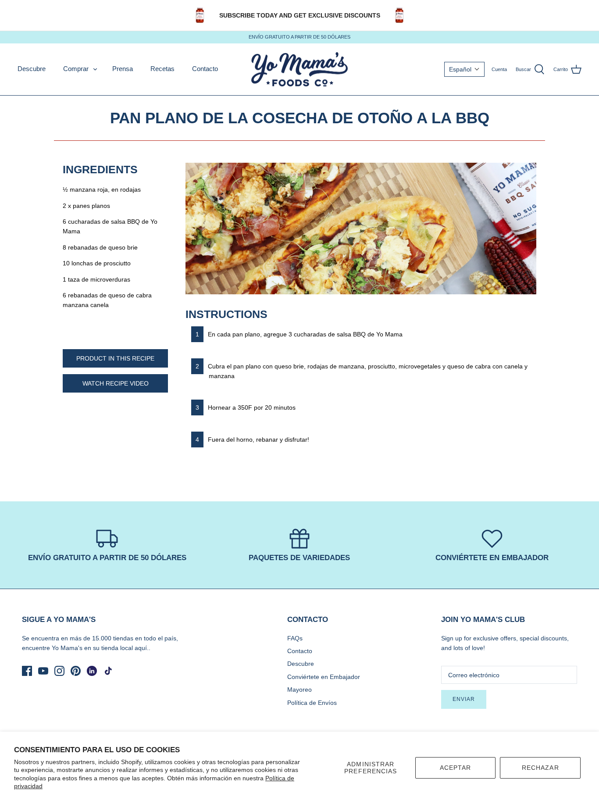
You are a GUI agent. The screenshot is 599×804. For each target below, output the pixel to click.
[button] (464, 69)
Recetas (162, 68)
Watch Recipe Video (115, 383)
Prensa (122, 68)
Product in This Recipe (115, 358)
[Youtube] (43, 671)
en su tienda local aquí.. (117, 647)
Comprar (76, 68)
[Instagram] (59, 671)
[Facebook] (27, 671)
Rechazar (540, 767)
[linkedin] (92, 671)
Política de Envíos (312, 702)
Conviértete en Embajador (323, 676)
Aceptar (455, 767)
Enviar (464, 699)
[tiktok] (108, 671)
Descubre (32, 68)
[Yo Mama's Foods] (299, 69)
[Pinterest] (76, 671)
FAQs (295, 638)
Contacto (205, 68)
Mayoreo (299, 689)
